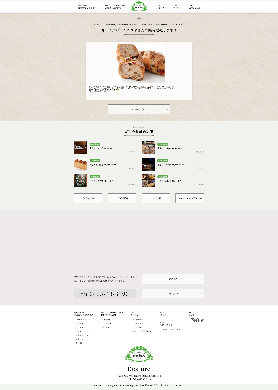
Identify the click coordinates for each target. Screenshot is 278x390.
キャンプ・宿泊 (82, 335)
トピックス (134, 24)
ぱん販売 (79, 323)
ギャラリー (178, 8)
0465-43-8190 (109, 293)
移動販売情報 (122, 24)
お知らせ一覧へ (139, 109)
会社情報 (79, 343)
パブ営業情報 (121, 198)
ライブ (78, 331)
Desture (139, 368)
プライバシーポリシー (171, 329)
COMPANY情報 (175, 24)
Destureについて (83, 319)
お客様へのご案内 (113, 8)
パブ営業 (79, 327)
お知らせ (160, 8)
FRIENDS (107, 327)
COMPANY (108, 323)
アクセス (173, 278)
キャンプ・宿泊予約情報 (190, 198)
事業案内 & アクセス (87, 8)
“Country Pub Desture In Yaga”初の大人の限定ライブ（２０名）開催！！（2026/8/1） (144, 385)
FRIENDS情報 (161, 24)
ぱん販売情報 (109, 24)
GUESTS (106, 319)
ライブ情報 (156, 198)
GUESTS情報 (146, 24)
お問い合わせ (195, 8)
